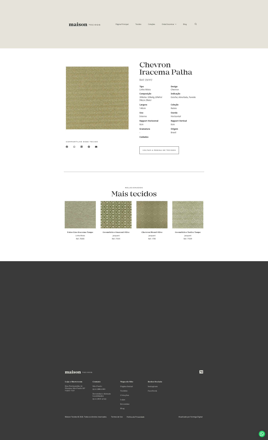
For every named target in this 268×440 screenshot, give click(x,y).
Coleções (151, 24)
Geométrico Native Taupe (188, 232)
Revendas (124, 404)
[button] (67, 147)
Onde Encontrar (168, 24)
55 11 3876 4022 (99, 399)
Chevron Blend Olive (151, 232)
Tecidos (138, 24)
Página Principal (122, 24)
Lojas (122, 400)
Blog (185, 24)
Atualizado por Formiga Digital (190, 417)
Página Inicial (126, 386)
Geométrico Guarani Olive (116, 232)
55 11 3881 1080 (99, 389)
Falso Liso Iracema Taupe (80, 232)
